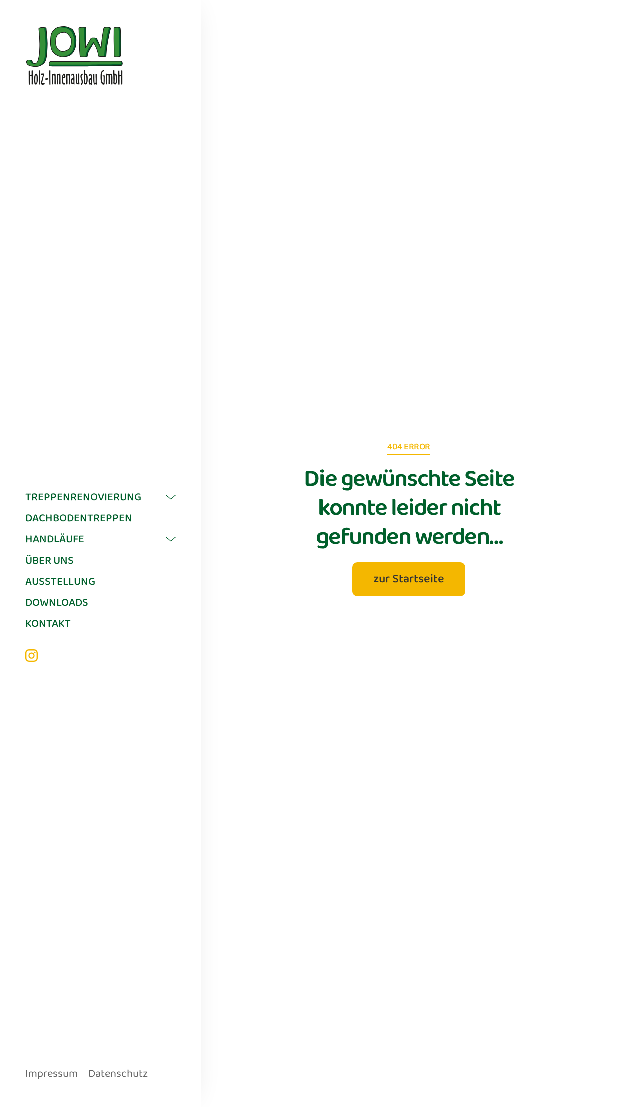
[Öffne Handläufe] (171, 539)
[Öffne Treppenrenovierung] (171, 497)
